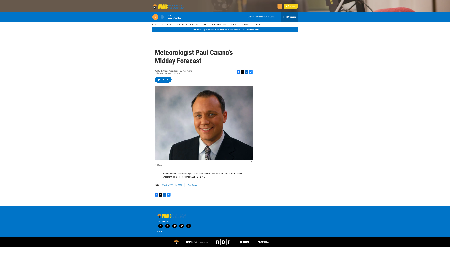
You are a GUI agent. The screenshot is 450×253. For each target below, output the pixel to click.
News (154, 24)
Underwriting (219, 24)
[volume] (162, 17)
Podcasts (182, 24)
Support (246, 24)
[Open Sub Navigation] (159, 24)
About (259, 24)
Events (204, 24)
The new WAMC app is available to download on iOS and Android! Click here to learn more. (225, 30)
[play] (155, 17)
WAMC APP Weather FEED (172, 185)
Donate (291, 6)
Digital (234, 24)
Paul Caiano (192, 185)
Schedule (193, 24)
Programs (167, 24)
